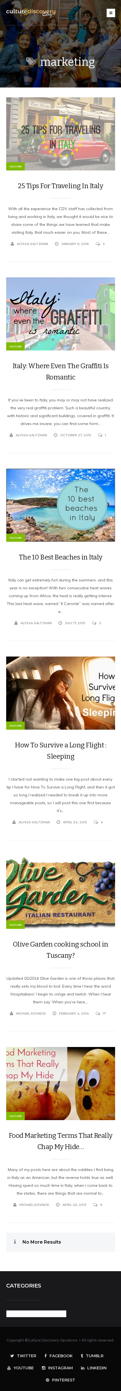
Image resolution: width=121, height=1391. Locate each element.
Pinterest (63, 1380)
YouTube (24, 1367)
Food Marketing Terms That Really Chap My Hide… (61, 1141)
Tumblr (95, 1355)
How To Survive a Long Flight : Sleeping (60, 750)
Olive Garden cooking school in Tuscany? (60, 949)
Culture (15, 166)
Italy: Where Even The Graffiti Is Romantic (61, 371)
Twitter (26, 1355)
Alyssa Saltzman (32, 244)
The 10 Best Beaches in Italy (60, 557)
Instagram (60, 1367)
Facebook (61, 1355)
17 (104, 1013)
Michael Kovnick (31, 1013)
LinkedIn (97, 1367)
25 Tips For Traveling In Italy (60, 186)
